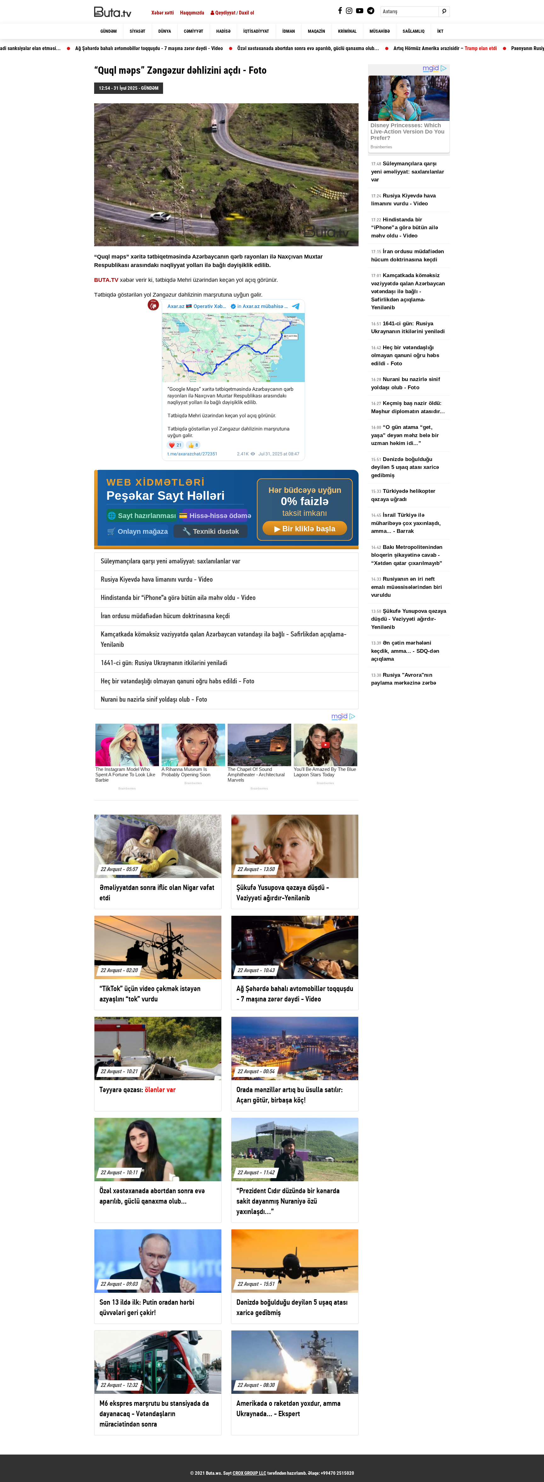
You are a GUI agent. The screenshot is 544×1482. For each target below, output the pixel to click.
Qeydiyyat (224, 13)
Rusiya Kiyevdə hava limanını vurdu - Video (157, 580)
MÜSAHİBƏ (380, 31)
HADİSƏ (223, 31)
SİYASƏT (137, 31)
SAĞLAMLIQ (413, 31)
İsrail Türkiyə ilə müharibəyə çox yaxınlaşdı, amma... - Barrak (406, 523)
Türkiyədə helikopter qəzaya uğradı (403, 495)
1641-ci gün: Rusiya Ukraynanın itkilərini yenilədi (164, 663)
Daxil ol (246, 13)
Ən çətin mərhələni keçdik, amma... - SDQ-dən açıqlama (405, 651)
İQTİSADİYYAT (256, 31)
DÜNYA (164, 31)
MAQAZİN (316, 31)
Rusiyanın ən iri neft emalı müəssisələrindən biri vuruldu (406, 587)
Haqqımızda (192, 13)
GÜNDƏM (108, 31)
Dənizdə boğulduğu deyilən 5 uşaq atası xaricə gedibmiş (405, 467)
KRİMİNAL (347, 31)
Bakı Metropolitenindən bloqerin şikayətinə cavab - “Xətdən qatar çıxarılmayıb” (407, 555)
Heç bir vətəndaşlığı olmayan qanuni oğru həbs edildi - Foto (177, 681)
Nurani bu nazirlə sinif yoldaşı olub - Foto (154, 700)
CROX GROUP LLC (249, 1473)
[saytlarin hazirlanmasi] (226, 509)
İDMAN (288, 31)
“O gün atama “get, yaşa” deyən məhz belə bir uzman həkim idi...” (405, 435)
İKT (440, 31)
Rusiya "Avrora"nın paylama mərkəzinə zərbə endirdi (403, 683)
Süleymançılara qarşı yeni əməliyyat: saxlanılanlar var (170, 561)
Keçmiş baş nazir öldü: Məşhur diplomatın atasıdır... (408, 407)
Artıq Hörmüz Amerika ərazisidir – (360, 48)
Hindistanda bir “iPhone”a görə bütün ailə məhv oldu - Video (178, 598)
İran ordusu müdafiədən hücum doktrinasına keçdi (165, 616)
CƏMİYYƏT (193, 31)
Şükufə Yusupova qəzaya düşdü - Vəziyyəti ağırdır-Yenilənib (408, 619)
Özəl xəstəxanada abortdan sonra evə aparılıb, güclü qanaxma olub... (223, 48)
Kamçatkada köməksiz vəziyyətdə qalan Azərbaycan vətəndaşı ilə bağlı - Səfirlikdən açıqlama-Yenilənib (408, 291)
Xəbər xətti (162, 13)
